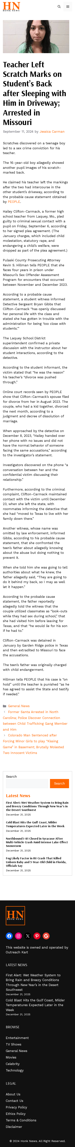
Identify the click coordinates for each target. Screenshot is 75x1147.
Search (11, 776)
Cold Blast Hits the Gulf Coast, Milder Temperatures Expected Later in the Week (35, 824)
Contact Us (14, 1101)
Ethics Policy (16, 1114)
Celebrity (13, 1064)
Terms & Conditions (21, 1120)
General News (19, 706)
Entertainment (17, 1038)
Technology (15, 1070)
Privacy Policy (16, 1107)
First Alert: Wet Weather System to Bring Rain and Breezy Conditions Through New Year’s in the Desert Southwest (37, 806)
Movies (11, 1057)
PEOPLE (14, 202)
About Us (13, 1094)
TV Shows (13, 1044)
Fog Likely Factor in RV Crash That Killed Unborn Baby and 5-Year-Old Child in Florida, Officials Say (36, 861)
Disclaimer (14, 1127)
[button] (59, 6)
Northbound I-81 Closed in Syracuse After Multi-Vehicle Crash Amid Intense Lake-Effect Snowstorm (37, 842)
